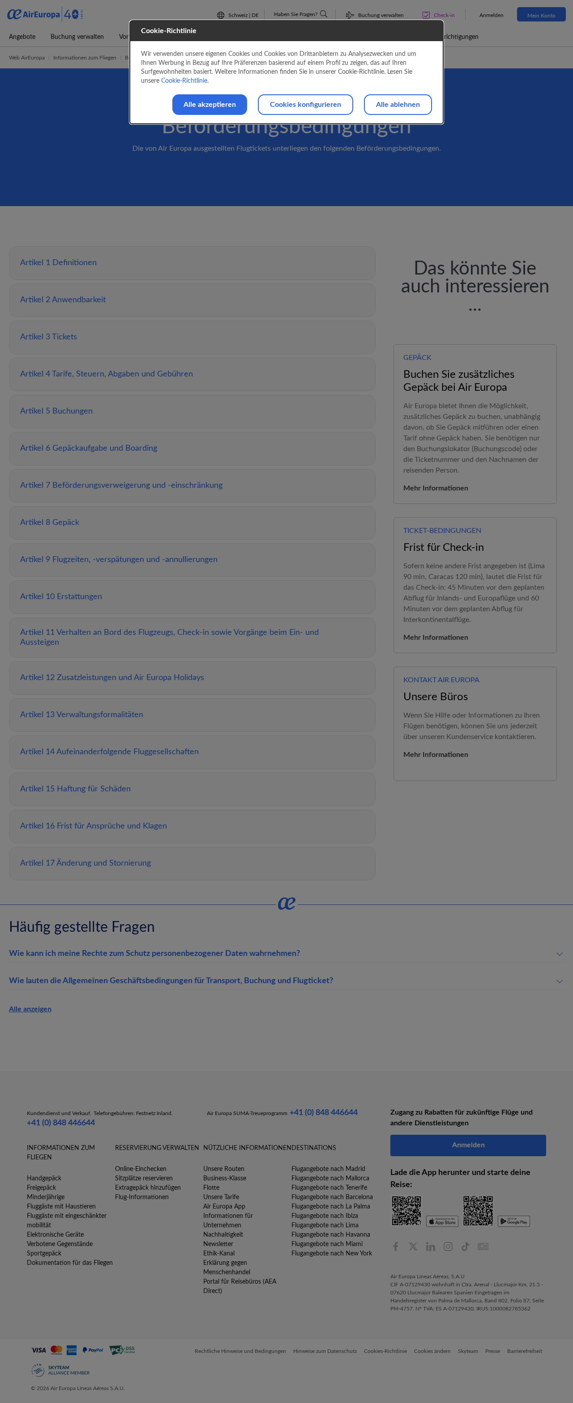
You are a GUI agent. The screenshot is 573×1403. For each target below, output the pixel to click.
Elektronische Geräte (55, 1235)
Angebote (22, 37)
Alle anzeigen (30, 1009)
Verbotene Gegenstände (60, 1244)
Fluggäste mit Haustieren (61, 1207)
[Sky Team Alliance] (60, 1370)
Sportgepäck (44, 1254)
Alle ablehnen (398, 104)
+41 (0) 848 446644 (61, 1123)
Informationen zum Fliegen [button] (84, 57)
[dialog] (286, 72)
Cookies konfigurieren (305, 104)
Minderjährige (45, 1197)
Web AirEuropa (27, 57)
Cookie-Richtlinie (184, 81)
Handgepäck (44, 1178)
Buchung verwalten (77, 37)
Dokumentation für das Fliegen (70, 1263)
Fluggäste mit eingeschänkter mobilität (67, 1221)
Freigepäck (41, 1188)
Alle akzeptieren (210, 104)
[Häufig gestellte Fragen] (323, 13)
